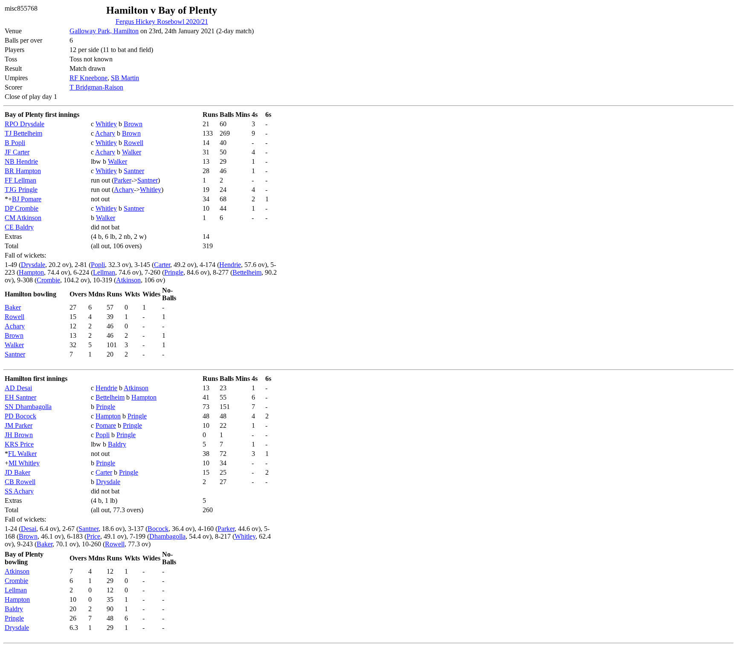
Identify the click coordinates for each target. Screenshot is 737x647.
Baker (13, 307)
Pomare (106, 425)
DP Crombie (21, 208)
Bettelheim (246, 272)
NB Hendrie (21, 161)
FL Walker (22, 453)
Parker (122, 180)
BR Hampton (23, 170)
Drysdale (33, 264)
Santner (134, 170)
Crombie (48, 280)
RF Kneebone (88, 77)
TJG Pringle (21, 189)
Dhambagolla (167, 536)
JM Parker (18, 425)
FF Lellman (20, 180)
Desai (28, 528)
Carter (162, 264)
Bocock (158, 528)
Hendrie (230, 264)
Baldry (117, 444)
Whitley (106, 124)
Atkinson (128, 280)
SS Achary (19, 491)
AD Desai (18, 388)
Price (93, 536)
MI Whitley (24, 463)
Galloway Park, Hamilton (104, 31)
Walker (131, 152)
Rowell (133, 142)
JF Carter (17, 152)
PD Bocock (20, 416)
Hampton (31, 272)
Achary (105, 133)
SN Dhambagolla (28, 406)
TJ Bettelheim (23, 133)
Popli (98, 264)
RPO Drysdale (24, 124)
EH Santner (20, 397)
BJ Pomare (26, 199)
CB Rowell (20, 481)
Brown (133, 124)
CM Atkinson (23, 217)
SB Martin (125, 77)
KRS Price (19, 444)
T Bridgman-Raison (96, 87)
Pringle (173, 272)
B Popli (15, 142)
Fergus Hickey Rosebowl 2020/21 (162, 21)
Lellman (104, 272)
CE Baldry (19, 227)
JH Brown (19, 434)
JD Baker (17, 472)
